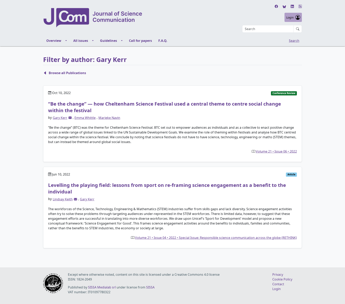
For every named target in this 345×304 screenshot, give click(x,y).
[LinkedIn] (292, 6)
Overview (53, 40)
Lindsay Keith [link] (63, 199)
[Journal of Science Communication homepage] (93, 18)
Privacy (277, 274)
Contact (278, 284)
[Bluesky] (284, 6)
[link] (70, 117)
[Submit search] (297, 29)
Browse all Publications (67, 73)
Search (294, 40)
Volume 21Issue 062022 (276, 151)
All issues (80, 40)
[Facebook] (276, 6)
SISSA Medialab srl (102, 287)
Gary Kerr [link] (60, 118)
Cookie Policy (282, 279)
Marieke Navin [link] (109, 118)
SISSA (150, 287)
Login (290, 17)
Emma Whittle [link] (85, 118)
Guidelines (108, 40)
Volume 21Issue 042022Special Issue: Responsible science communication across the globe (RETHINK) (216, 237)
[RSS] (300, 6)
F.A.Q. (162, 40)
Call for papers (140, 40)
